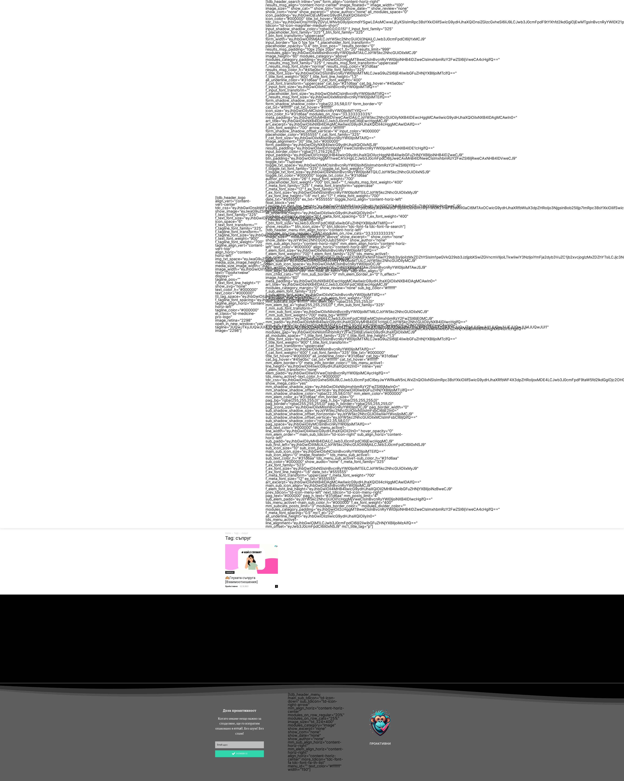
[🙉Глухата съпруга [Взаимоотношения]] (251, 559)
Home (228, 533)
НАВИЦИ (230, 572)
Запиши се (241, 753)
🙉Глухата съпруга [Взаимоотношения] (241, 580)
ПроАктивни (231, 586)
